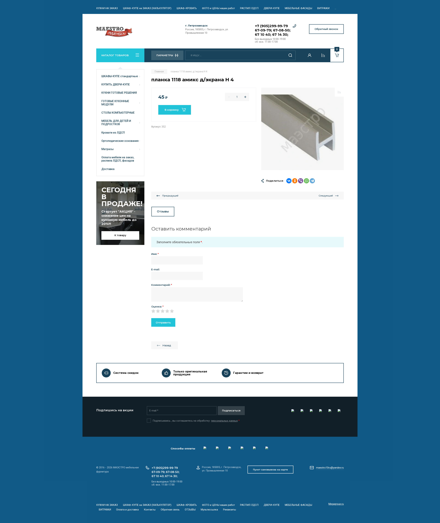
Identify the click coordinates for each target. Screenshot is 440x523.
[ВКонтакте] (289, 180)
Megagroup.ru (336, 504)
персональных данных (224, 420)
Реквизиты (229, 509)
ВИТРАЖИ (323, 8)
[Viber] (300, 180)
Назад (166, 345)
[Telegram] (312, 180)
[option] (302, 129)
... (335, 8)
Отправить (163, 322)
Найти (290, 55)
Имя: (155, 254)
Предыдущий (170, 195)
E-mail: (155, 269)
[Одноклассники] (294, 180)
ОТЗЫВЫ (190, 509)
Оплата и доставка (127, 509)
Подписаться (231, 410)
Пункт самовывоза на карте (270, 469)
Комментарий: (161, 285)
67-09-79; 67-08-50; (272, 30)
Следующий (326, 195)
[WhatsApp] (306, 180)
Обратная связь (170, 509)
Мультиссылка (209, 509)
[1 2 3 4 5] (247, 311)
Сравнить (339, 92)
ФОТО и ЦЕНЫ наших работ (218, 8)
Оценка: (157, 306)
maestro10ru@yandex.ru (330, 467)
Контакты (150, 509)
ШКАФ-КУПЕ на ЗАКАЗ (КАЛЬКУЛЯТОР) (147, 8)
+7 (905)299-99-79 (271, 26)
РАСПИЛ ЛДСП (249, 8)
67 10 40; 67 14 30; (271, 34)
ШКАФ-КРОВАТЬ (187, 8)
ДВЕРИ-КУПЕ (272, 8)
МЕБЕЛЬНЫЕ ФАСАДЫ (298, 8)
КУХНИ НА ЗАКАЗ (107, 8)
